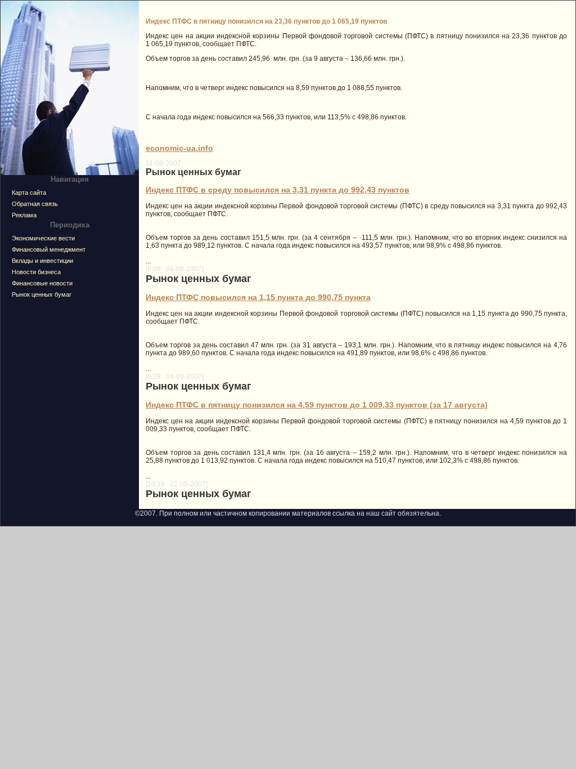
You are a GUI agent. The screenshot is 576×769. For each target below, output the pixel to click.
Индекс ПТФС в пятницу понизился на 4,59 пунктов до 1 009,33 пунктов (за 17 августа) (317, 404)
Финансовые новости (42, 283)
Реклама (24, 215)
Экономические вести (43, 238)
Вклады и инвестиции (42, 260)
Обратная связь (35, 203)
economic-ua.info (179, 148)
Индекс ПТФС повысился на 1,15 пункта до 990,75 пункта (258, 297)
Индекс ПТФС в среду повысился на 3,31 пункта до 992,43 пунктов (278, 189)
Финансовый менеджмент (49, 249)
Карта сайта (29, 192)
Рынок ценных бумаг (41, 294)
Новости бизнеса (36, 272)
